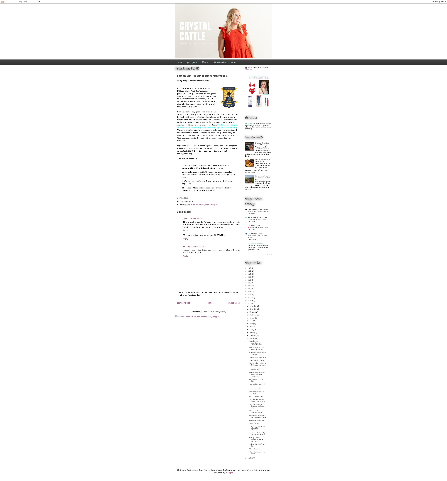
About (233, 62)
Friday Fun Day (254, 423)
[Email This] (178, 198)
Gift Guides (192, 62)
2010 (249, 303)
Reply (185, 238)
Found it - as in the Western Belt (255, 369)
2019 (249, 277)
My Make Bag (220, 62)
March (252, 333)
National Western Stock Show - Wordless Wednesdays (257, 374)
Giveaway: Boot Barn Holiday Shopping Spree (263, 144)
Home (180, 62)
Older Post (234, 302)
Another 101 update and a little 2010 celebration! (257, 428)
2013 (249, 295)
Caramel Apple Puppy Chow (257, 219)
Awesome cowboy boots (257, 420)
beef (207, 204)
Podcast (206, 62)
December (253, 306)
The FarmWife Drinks (255, 243)
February (253, 336)
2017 (249, 283)
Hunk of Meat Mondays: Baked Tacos (263, 160)
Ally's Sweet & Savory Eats (257, 217)
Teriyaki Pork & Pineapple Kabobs (258, 211)
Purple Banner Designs (256, 360)
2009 (249, 458)
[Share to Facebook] (185, 198)
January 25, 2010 (196, 218)
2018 (249, 280)
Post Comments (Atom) (214, 312)
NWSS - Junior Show (256, 396)
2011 (249, 300)
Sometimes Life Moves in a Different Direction (262, 177)
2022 (249, 268)
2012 (249, 298)
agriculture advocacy (194, 204)
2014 (249, 292)
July (251, 321)
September (253, 315)
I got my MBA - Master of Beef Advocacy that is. (257, 364)
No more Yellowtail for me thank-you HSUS (257, 353)
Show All (269, 254)
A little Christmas (255, 449)
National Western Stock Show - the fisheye (257, 349)
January (252, 338)
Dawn (185, 218)
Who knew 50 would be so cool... (256, 393)
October (252, 312)
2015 (249, 289)
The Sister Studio (254, 225)
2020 (249, 274)
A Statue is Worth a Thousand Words (255, 412)
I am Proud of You (255, 389)
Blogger (229, 473)
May (251, 327)
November (253, 309)
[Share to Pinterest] (187, 198)
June (251, 324)
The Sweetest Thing (255, 233)
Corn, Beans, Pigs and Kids (258, 209)
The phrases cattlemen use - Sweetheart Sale (257, 416)
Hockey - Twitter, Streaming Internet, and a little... (256, 439)
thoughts (214, 204)
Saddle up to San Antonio (257, 357)
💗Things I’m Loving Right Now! (258, 227)
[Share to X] (182, 198)
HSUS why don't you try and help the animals (257, 434)
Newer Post (183, 302)
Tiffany (186, 246)
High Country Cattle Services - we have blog (256, 406)
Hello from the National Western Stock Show (257, 400)
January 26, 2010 (198, 246)
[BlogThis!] (180, 198)
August (252, 318)
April (251, 330)
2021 (249, 271)
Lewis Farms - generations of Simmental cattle (255, 343)
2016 (249, 286)
